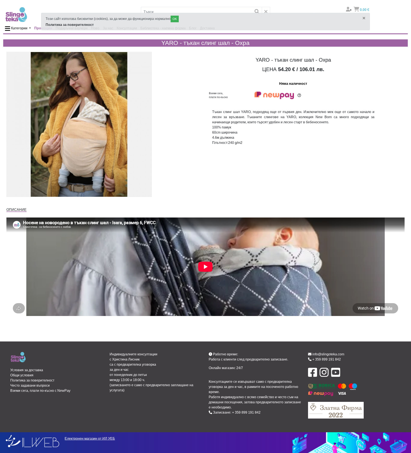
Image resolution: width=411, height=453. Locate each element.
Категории (19, 28)
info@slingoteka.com (327, 354)
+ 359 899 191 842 (246, 412)
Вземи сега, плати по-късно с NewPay (40, 390)
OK (175, 19)
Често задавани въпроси (30, 385)
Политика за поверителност (70, 25)
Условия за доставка (26, 370)
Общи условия (21, 375)
